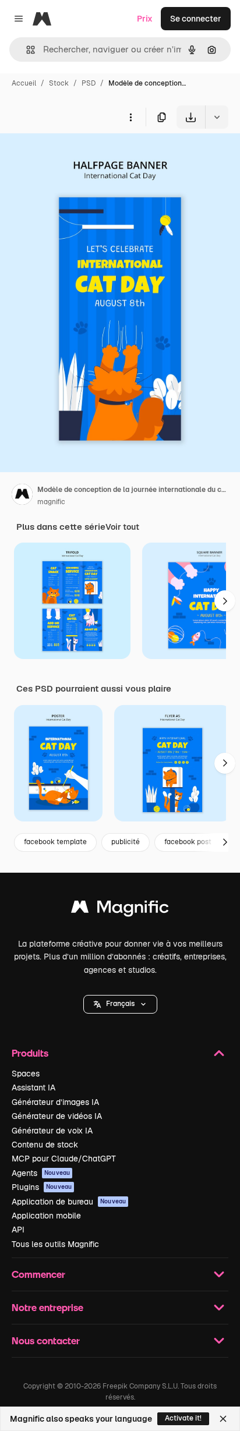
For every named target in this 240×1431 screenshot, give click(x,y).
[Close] (223, 1419)
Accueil (24, 83)
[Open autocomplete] (26, 49)
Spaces (26, 1073)
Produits (30, 1053)
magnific (51, 501)
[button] (120, 1004)
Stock (59, 83)
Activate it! (183, 1418)
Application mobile (46, 1215)
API (18, 1229)
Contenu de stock (45, 1144)
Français (120, 1003)
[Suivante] (224, 601)
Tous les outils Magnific (55, 1244)
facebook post (187, 841)
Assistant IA (33, 1087)
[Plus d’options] (130, 117)
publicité (125, 841)
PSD (89, 83)
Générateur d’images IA (55, 1102)
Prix (145, 18)
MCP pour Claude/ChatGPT (64, 1158)
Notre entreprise (47, 1307)
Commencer (38, 1274)
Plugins (42, 1187)
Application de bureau (69, 1201)
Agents (41, 1173)
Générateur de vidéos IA (57, 1116)
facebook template (55, 841)
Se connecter (195, 18)
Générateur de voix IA (52, 1130)
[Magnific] (120, 910)
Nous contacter (46, 1340)
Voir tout (122, 527)
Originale (77, 155)
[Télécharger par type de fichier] (216, 117)
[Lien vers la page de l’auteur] (22, 496)
